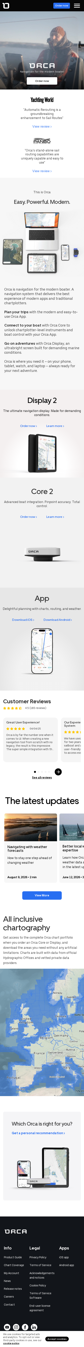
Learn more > (55, 426)
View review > (42, 126)
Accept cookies (57, 1339)
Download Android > (58, 620)
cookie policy (11, 1343)
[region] (42, 1032)
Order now (61, 5)
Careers (9, 1296)
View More (42, 895)
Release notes (13, 1288)
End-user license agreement (39, 1308)
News (7, 1281)
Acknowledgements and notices (42, 1275)
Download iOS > (23, 620)
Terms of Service (40, 1265)
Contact (9, 1304)
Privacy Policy (37, 1257)
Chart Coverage (14, 1265)
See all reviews (42, 777)
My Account (11, 1273)
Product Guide (13, 1257)
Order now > (28, 426)
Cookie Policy (37, 1285)
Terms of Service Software (40, 1295)
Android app (66, 1265)
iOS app (64, 1257)
